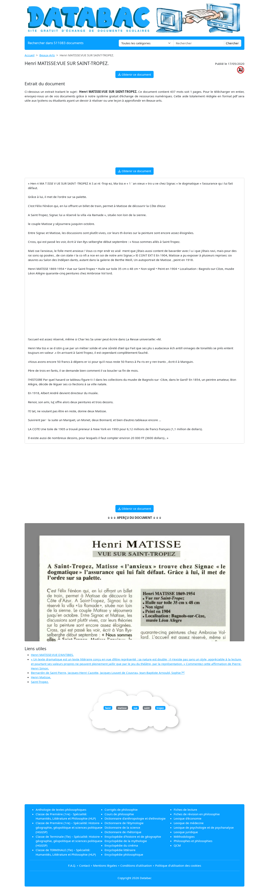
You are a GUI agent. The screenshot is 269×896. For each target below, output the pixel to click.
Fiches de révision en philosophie (197, 814)
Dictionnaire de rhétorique (123, 832)
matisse (122, 707)
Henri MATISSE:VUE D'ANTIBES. (52, 655)
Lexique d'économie (187, 818)
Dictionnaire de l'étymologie (124, 823)
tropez (160, 707)
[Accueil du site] (134, 18)
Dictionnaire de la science (122, 827)
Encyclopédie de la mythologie (126, 841)
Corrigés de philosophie (121, 810)
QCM (177, 845)
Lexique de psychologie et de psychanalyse (204, 827)
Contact (84, 865)
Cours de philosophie (119, 814)
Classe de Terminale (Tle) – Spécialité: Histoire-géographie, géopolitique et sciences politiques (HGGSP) (68, 841)
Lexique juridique (186, 832)
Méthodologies (184, 836)
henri (108, 707)
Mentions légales (105, 865)
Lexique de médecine (189, 823)
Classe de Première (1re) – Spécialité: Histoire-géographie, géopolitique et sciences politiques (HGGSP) (68, 827)
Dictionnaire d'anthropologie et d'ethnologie (135, 818)
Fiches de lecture (185, 810)
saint (147, 707)
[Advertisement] (134, 136)
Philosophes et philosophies (193, 841)
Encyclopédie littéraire (120, 850)
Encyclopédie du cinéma (121, 845)
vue (135, 707)
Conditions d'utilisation (136, 865)
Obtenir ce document (136, 74)
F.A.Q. (72, 865)
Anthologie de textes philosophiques (61, 810)
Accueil (29, 55)
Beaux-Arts (47, 55)
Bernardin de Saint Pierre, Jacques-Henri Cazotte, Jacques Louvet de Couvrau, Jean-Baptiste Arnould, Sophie (108, 673)
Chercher (232, 43)
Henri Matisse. (41, 677)
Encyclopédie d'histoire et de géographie (133, 836)
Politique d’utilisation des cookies (178, 865)
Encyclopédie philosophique (124, 854)
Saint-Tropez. (40, 682)
